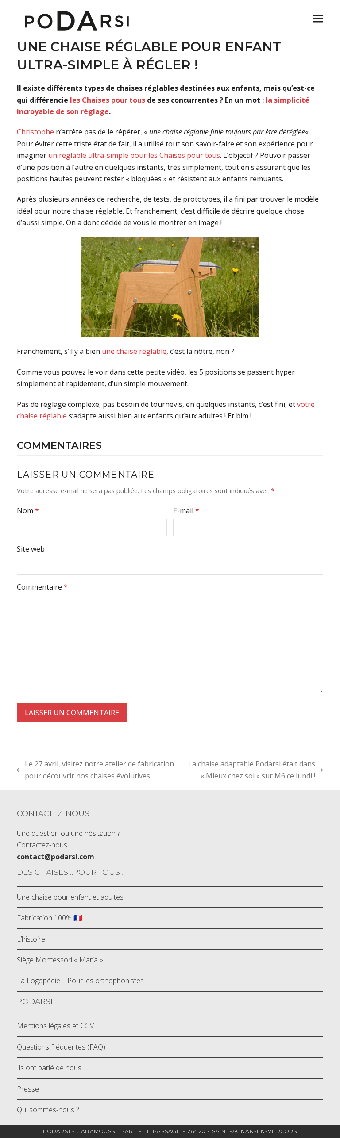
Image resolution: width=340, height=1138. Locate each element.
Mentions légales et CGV (55, 1026)
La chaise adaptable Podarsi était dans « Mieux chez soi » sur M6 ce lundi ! (250, 770)
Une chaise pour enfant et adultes (70, 897)
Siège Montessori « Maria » (60, 960)
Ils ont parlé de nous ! (51, 1068)
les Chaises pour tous (107, 100)
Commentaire (42, 587)
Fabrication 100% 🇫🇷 (49, 918)
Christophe (35, 132)
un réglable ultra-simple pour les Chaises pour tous (134, 155)
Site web (31, 549)
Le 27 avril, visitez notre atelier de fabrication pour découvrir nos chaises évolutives (95, 770)
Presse (28, 1089)
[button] (318, 19)
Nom (28, 510)
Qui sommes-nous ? (48, 1110)
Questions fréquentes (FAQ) (61, 1047)
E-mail (186, 510)
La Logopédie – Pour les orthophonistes (80, 980)
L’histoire (31, 939)
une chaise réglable (134, 351)
